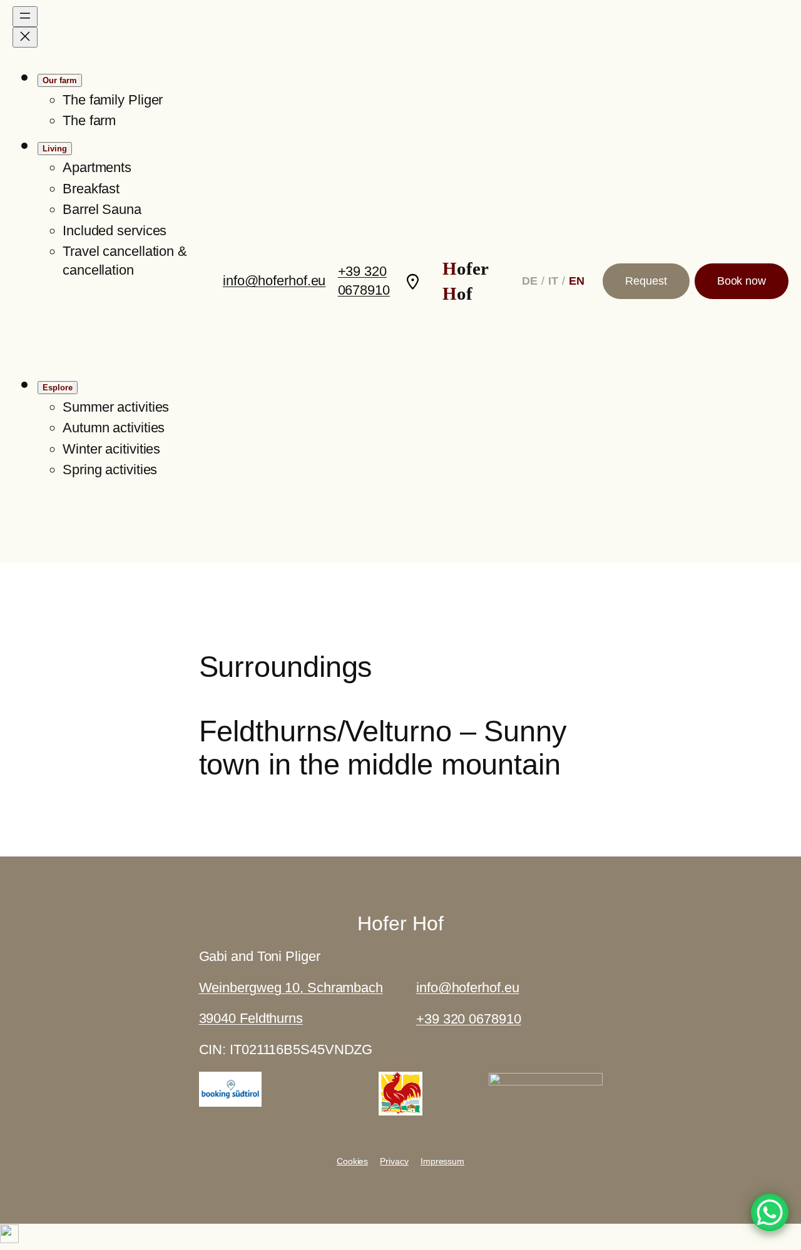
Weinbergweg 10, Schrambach (291, 987)
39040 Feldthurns (251, 1018)
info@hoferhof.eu (274, 280)
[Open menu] (25, 16)
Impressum (442, 1161)
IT (553, 281)
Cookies (352, 1161)
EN (576, 281)
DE (530, 281)
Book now (741, 281)
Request (645, 281)
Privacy (394, 1161)
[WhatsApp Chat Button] (769, 1212)
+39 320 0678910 (468, 1019)
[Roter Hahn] (400, 1111)
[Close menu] (25, 37)
